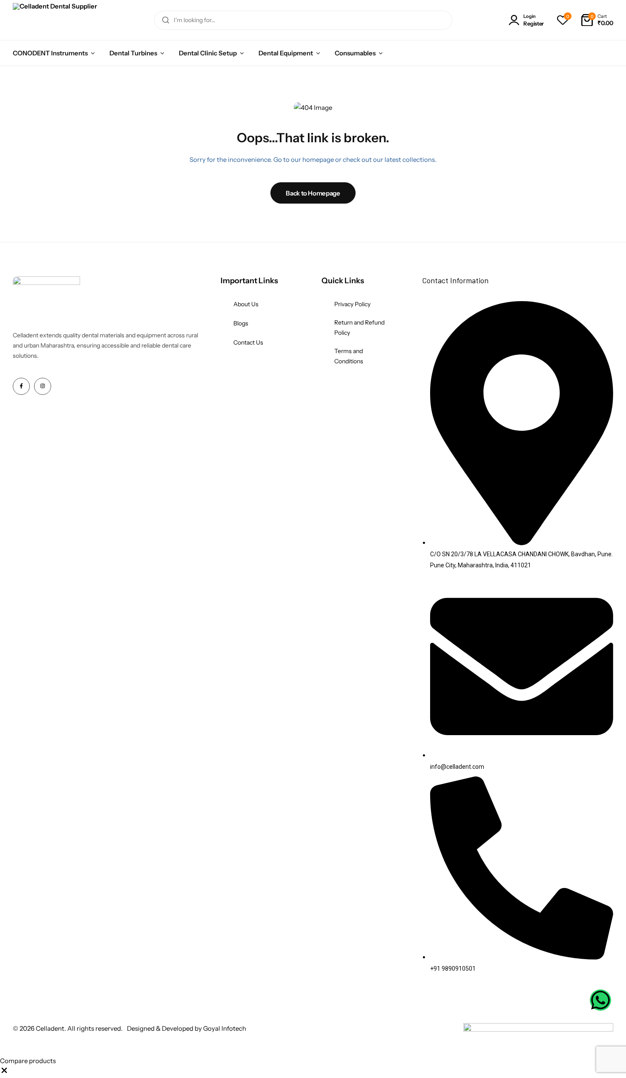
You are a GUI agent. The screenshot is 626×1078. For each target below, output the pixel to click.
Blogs (240, 323)
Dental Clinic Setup (208, 53)
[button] (562, 20)
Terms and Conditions (348, 356)
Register (533, 23)
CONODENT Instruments (50, 53)
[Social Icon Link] (21, 386)
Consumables (355, 53)
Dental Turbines (133, 53)
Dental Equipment (285, 53)
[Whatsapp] (600, 1000)
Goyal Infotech (224, 1028)
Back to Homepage (313, 193)
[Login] (515, 20)
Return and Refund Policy (359, 327)
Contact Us (248, 342)
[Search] (165, 20)
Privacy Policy (352, 304)
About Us (245, 304)
